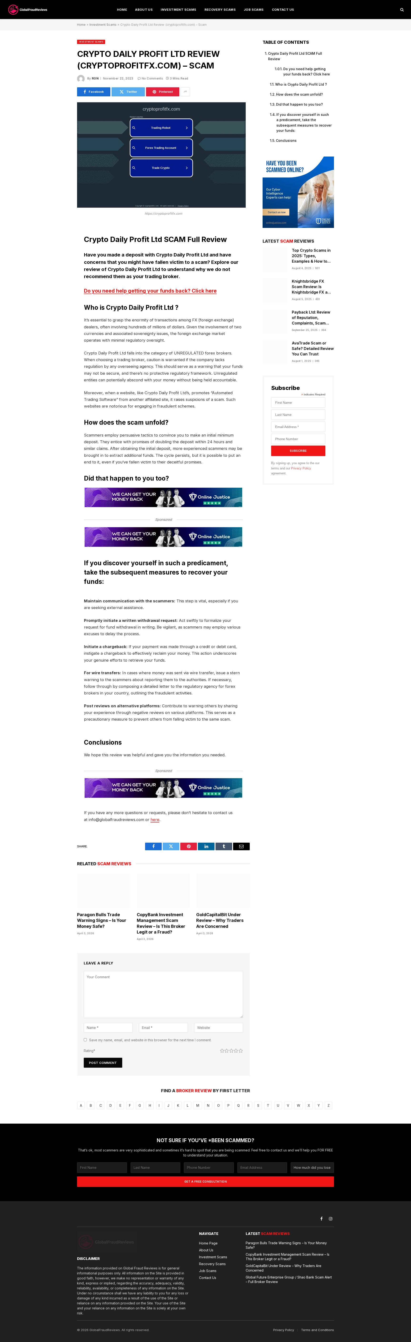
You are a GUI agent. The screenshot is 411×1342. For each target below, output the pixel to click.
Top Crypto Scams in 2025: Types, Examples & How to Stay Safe (311, 256)
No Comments (152, 78)
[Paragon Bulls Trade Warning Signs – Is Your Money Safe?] (104, 891)
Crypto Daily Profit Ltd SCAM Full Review (295, 56)
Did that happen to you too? (299, 104)
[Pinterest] (60, 276)
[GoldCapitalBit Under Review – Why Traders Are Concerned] (223, 891)
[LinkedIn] (60, 264)
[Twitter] (60, 252)
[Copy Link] (60, 300)
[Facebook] (60, 240)
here (155, 819)
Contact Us (283, 9)
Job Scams (254, 9)
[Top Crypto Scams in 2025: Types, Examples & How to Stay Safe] (275, 259)
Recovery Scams (220, 9)
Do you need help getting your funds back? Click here (150, 291)
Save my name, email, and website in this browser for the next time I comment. (150, 1040)
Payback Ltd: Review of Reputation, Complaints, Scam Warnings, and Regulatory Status (311, 318)
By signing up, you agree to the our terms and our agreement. (295, 468)
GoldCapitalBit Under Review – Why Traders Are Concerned (220, 920)
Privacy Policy (301, 468)
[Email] (60, 288)
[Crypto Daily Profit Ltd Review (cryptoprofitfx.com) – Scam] (161, 206)
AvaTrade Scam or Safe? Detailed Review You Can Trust (313, 348)
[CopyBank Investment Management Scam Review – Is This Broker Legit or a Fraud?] (163, 891)
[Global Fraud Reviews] (28, 9)
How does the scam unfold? (299, 94)
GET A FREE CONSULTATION (205, 1181)
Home (122, 9)
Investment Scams (178, 9)
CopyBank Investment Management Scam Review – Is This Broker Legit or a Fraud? (161, 923)
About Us (144, 9)
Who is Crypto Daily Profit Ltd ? (301, 84)
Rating (89, 1051)
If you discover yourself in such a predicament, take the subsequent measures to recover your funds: (304, 123)
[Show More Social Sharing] (185, 91)
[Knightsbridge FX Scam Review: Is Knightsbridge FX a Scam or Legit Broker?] (275, 290)
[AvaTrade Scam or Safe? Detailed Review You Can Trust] (275, 352)
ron (95, 78)
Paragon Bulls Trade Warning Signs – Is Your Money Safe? (101, 920)
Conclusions (286, 140)
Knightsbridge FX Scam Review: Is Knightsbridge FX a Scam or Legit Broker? (312, 287)
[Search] (401, 9)
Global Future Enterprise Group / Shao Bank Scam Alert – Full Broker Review (289, 1279)
